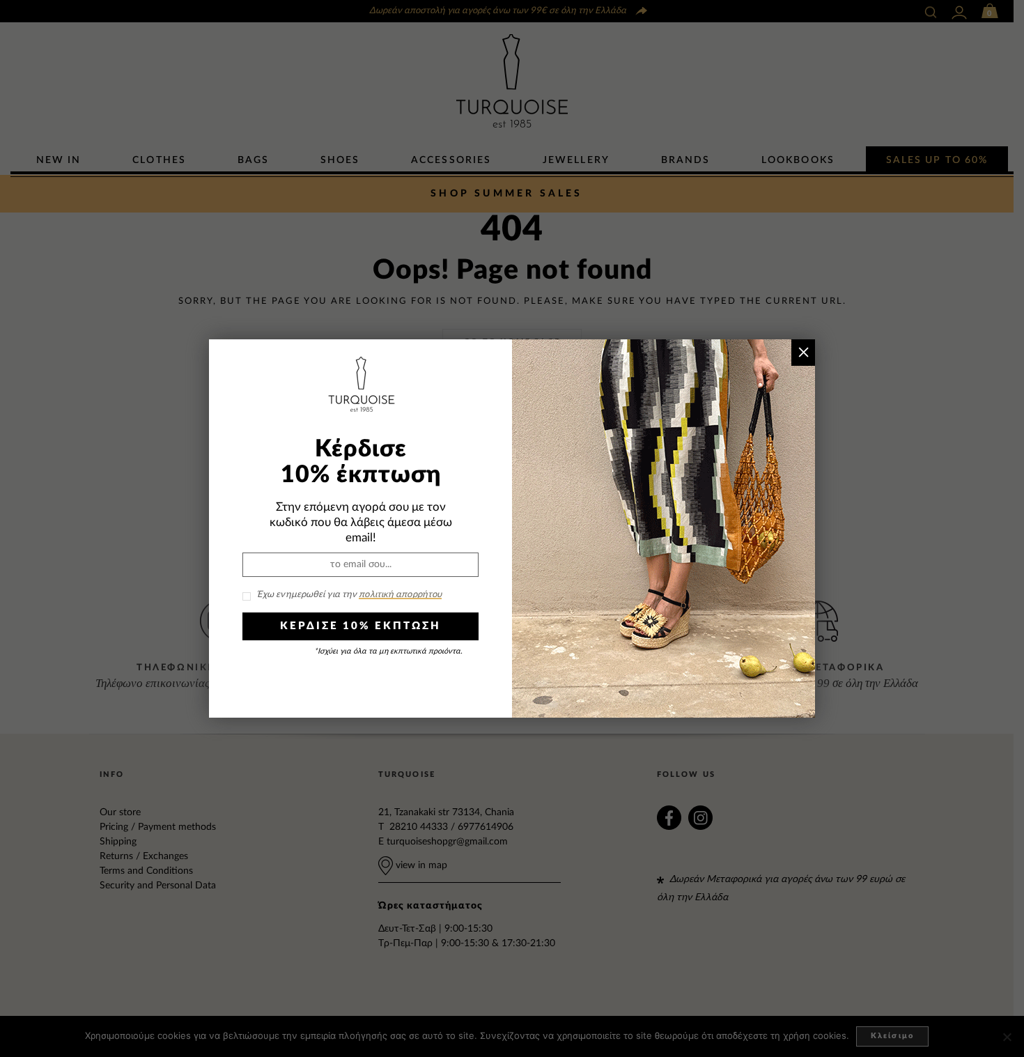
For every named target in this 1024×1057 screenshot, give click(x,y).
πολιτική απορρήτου (400, 594)
